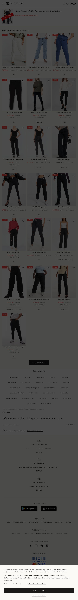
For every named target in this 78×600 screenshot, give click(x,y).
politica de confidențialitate (37, 584)
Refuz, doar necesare (39, 596)
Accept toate (39, 591)
